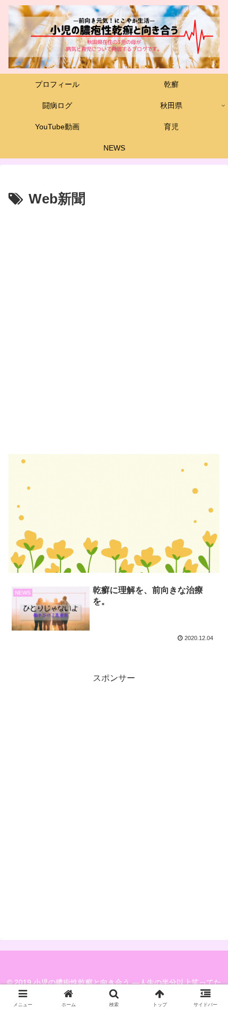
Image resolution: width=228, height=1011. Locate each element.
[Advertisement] (114, 331)
